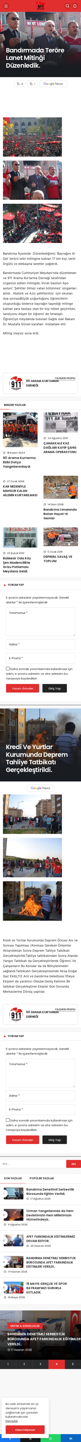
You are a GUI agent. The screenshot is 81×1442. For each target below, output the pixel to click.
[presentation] (3, 1340)
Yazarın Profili (65, 378)
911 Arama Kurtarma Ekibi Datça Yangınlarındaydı (19, 462)
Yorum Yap (16, 585)
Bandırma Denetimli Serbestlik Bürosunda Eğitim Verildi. (50, 1192)
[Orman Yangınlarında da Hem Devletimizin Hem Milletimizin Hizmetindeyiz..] (13, 1215)
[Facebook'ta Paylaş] (10, 1438)
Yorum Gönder (22, 688)
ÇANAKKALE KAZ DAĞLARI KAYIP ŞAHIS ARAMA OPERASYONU (59, 447)
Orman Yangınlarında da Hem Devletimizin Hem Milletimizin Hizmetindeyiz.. (50, 1215)
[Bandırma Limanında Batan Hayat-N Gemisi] (60, 487)
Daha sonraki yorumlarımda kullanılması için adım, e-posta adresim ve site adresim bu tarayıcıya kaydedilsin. (39, 673)
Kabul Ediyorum (25, 1430)
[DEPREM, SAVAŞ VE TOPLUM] (60, 536)
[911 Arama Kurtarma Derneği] (40, 5)
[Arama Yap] (67, 6)
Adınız (14, 644)
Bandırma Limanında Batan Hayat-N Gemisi (60, 514)
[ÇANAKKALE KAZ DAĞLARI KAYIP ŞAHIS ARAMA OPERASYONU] (60, 422)
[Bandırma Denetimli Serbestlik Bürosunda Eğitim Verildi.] (13, 1193)
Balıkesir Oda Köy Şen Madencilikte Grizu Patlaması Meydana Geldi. (17, 565)
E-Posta (16, 658)
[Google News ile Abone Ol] (53, 83)
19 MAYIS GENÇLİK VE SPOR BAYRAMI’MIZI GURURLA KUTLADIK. (46, 1288)
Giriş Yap (54, 688)
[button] (8, 1364)
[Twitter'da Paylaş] (30, 1438)
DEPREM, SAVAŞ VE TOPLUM (57, 559)
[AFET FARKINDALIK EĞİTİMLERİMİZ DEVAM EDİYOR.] (13, 1240)
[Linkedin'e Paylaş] (71, 1438)
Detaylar (12, 1421)
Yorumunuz (18, 613)
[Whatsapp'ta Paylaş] (50, 1438)
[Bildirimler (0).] (75, 6)
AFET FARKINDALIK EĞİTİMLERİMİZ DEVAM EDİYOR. (50, 1239)
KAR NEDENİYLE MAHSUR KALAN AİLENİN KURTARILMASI (20, 490)
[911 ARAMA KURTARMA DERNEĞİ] (16, 384)
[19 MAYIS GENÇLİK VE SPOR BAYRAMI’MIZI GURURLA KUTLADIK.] (13, 1287)
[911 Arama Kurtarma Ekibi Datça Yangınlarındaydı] (20, 429)
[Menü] (6, 6)
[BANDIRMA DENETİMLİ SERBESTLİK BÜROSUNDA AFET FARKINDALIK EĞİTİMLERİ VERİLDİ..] (13, 1262)
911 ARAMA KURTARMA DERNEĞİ (42, 383)
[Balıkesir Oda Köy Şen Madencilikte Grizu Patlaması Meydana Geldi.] (20, 537)
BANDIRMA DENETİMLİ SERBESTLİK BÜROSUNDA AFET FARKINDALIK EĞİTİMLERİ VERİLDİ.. (51, 1262)
